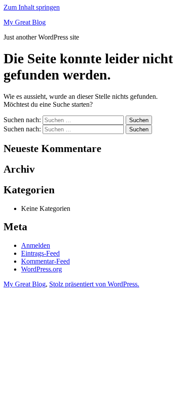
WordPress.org (41, 269)
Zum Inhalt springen (32, 7)
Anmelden (35, 245)
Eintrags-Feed (40, 253)
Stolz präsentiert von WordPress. (94, 284)
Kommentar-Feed (45, 261)
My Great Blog (25, 22)
